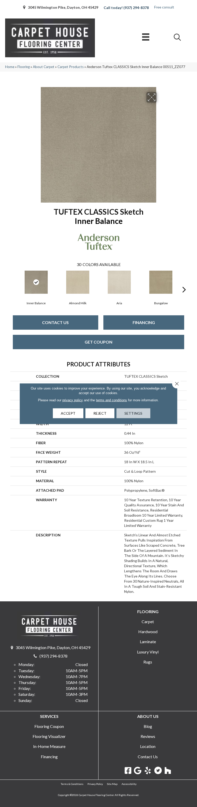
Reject (99, 413)
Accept (68, 413)
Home (9, 67)
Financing (144, 322)
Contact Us (55, 322)
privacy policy (72, 400)
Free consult (164, 7)
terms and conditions (111, 400)
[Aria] (119, 282)
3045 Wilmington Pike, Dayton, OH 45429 (63, 7)
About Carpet (43, 67)
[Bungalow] (161, 282)
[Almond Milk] (77, 282)
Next (184, 281)
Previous (13, 281)
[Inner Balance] (36, 282)
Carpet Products (70, 67)
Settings (133, 413)
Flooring (23, 67)
